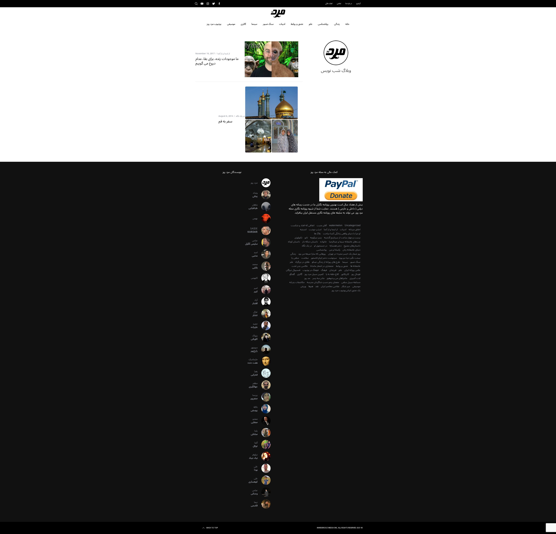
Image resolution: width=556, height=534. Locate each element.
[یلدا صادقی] (264, 432)
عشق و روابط (342, 266)
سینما (345, 262)
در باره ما (348, 3)
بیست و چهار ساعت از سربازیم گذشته (342, 237)
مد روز (307, 278)
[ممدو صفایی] (264, 420)
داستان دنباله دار (310, 241)
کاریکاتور (345, 274)
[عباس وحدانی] (264, 492)
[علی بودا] (264, 468)
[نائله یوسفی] (264, 408)
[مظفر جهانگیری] (264, 385)
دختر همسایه (336, 245)
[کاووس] (264, 278)
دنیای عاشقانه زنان (351, 249)
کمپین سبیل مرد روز (313, 274)
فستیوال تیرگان (293, 270)
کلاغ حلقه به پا (332, 274)
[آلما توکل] (264, 444)
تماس (339, 3)
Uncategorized (352, 225)
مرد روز (254, 182)
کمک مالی (328, 3)
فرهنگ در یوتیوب (311, 270)
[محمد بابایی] (264, 266)
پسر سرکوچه (316, 237)
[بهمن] (264, 218)
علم (340, 270)
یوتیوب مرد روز (339, 290)
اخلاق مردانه (354, 229)
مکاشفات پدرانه (296, 282)
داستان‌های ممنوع (352, 245)
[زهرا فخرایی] (264, 373)
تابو (306, 237)
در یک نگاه (240, 116)
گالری (299, 274)
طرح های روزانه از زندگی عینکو (326, 262)
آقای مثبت (322, 225)
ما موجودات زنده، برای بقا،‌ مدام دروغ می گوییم (216, 61)
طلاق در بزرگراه (302, 262)
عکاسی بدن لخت (300, 266)
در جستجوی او (320, 245)
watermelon (335, 225)
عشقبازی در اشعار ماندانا (322, 266)
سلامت (305, 257)
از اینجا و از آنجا (223, 53)
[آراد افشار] (264, 301)
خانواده (323, 241)
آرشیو (358, 3)
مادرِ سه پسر (318, 278)
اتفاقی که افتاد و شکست (302, 225)
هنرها (310, 286)
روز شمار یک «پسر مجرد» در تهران (344, 253)
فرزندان (332, 270)
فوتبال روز (355, 274)
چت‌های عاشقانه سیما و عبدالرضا (344, 241)
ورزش (303, 286)
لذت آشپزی (355, 278)
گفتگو (292, 274)
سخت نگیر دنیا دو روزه (349, 257)
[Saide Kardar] (264, 230)
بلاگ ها (317, 233)
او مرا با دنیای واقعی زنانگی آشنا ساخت (341, 233)
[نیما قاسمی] (264, 504)
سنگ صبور (355, 262)
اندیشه (303, 229)
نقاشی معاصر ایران (330, 286)
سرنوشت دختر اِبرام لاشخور (324, 257)
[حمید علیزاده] (264, 325)
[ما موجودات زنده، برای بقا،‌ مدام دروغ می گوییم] (271, 59)
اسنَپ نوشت (315, 229)
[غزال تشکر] (264, 313)
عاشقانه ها (355, 266)
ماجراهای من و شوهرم (337, 278)
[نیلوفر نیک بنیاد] (264, 456)
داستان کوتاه (294, 241)
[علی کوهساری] (264, 480)
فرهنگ (324, 270)
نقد (317, 286)
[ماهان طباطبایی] (264, 206)
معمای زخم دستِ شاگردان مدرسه (323, 282)
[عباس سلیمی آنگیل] (264, 242)
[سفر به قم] (271, 119)
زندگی (293, 253)
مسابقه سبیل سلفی (350, 282)
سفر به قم (225, 121)
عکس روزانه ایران (352, 270)
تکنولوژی (298, 237)
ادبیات (343, 229)
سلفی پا (295, 257)
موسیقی (356, 286)
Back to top (212, 528)
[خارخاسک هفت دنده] (264, 361)
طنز (291, 262)
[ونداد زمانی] (264, 194)
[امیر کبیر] (264, 289)
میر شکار (346, 286)
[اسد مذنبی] (264, 254)
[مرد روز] (264, 182)
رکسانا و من (334, 249)
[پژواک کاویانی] (264, 337)
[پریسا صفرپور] (264, 397)
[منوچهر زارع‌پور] (264, 349)
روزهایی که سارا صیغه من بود (312, 253)
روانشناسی (321, 249)
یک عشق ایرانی (353, 290)
